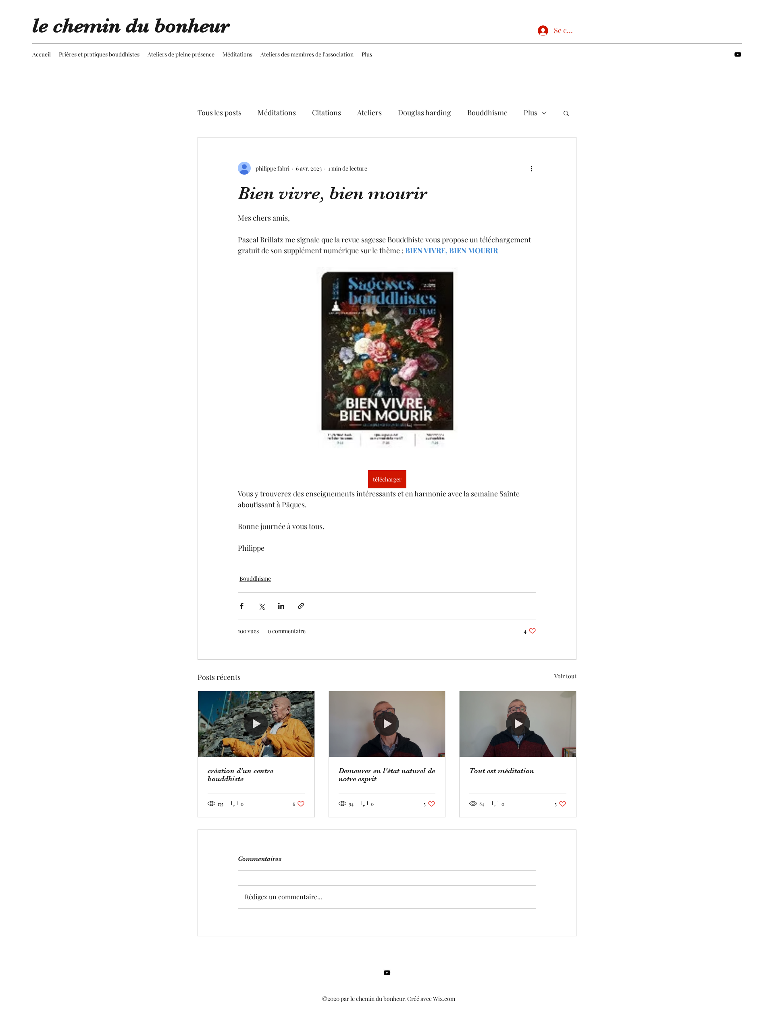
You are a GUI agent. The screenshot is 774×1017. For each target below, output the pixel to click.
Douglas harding (424, 112)
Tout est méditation (501, 771)
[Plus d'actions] (531, 168)
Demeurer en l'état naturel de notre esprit (387, 775)
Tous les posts (219, 112)
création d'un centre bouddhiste (240, 775)
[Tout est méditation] (518, 723)
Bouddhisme (487, 112)
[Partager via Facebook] (242, 606)
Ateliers (369, 112)
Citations (326, 112)
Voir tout (565, 676)
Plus (530, 112)
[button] (566, 113)
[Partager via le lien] (301, 606)
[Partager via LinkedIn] (281, 606)
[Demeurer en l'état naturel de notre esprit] (387, 723)
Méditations (277, 112)
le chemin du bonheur (130, 25)
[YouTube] (738, 54)
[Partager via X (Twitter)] (261, 606)
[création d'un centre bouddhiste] (256, 723)
